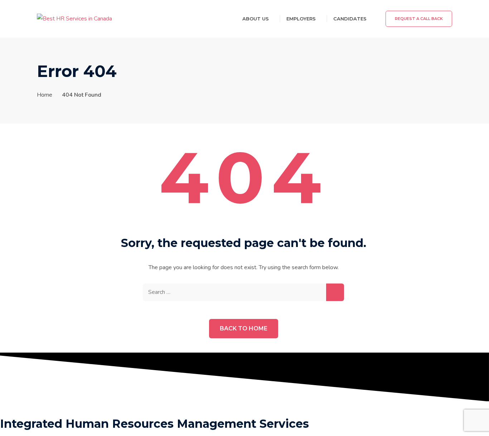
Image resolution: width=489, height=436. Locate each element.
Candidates (350, 18)
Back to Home (243, 328)
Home (44, 95)
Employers (301, 18)
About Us (255, 18)
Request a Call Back (419, 18)
